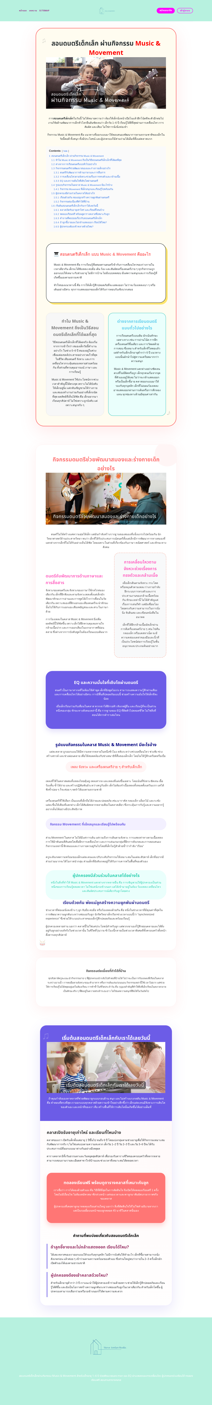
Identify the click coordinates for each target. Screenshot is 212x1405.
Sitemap (44, 10)
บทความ (33, 10)
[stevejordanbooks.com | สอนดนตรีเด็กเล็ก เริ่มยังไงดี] (106, 10)
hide (65, 151)
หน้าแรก (23, 10)
